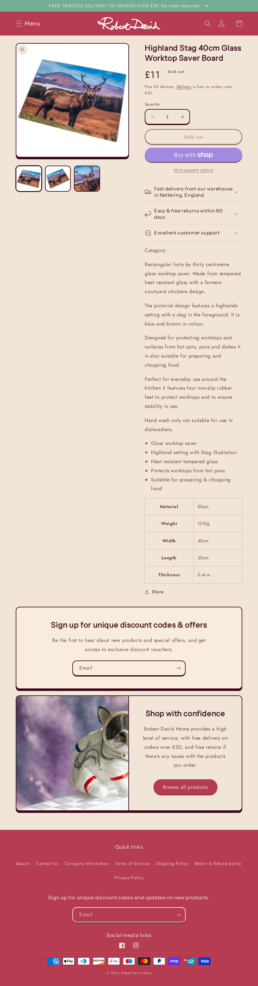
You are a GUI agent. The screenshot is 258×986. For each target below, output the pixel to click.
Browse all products (185, 787)
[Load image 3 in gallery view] (87, 179)
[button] (30, 23)
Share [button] (158, 592)
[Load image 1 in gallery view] (29, 179)
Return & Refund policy (218, 863)
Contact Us (47, 863)
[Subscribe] (178, 668)
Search (23, 863)
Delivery (184, 87)
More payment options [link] (193, 170)
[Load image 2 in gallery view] (58, 179)
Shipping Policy (172, 863)
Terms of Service (132, 863)
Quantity (152, 104)
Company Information (87, 863)
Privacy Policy (129, 877)
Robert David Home (136, 973)
